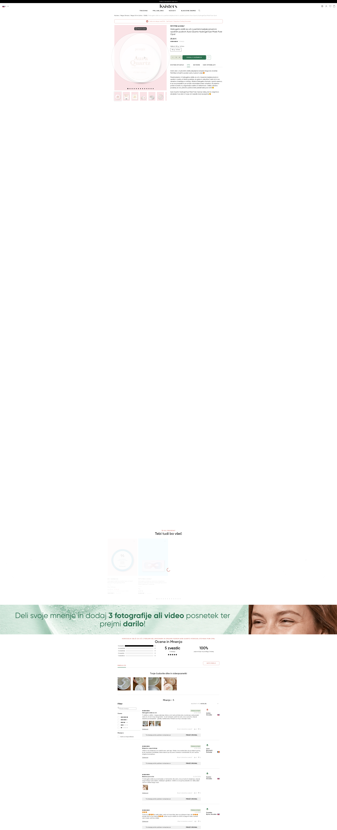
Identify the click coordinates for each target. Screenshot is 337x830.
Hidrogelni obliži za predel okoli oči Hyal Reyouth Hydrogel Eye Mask (120, 582)
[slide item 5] (136, 88)
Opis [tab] (188, 65)
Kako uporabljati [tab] (209, 65)
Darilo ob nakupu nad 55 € (168, 1)
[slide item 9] (144, 88)
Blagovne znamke (188, 10)
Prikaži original (191, 735)
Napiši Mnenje (211, 663)
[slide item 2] (130, 88)
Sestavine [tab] (196, 65)
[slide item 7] (140, 88)
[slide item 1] (127, 88)
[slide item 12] (151, 88)
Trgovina (144, 10)
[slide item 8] (142, 88)
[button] (118, 96)
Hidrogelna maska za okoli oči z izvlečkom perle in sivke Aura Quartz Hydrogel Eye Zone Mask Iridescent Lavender (152, 582)
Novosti (172, 10)
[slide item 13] (153, 88)
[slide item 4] (134, 88)
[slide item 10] (146, 88)
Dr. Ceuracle (113, 579)
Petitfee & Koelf (177, 26)
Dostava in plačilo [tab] (177, 65)
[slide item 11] (149, 88)
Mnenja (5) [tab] (122, 665)
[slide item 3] (132, 88)
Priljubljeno (158, 10)
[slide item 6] (138, 88)
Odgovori (145, 729)
